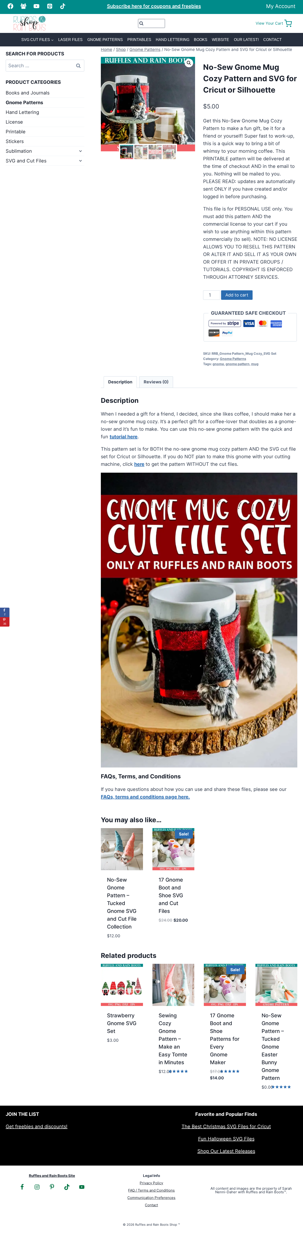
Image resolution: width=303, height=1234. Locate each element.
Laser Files (70, 40)
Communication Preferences (151, 1197)
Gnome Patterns (105, 40)
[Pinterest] (49, 6)
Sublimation (19, 151)
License (14, 122)
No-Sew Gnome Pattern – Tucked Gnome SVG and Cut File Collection (122, 903)
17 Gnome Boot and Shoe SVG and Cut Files (171, 895)
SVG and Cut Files (26, 161)
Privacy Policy (151, 1183)
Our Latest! (246, 40)
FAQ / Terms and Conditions (151, 1190)
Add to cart (236, 294)
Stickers (15, 141)
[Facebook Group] (23, 6)
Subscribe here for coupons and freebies (154, 6)
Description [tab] (120, 381)
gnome (218, 364)
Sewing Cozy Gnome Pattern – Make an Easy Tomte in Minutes (173, 1038)
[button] (189, 63)
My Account (280, 6)
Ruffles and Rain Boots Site (52, 1175)
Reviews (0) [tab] (156, 381)
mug (254, 364)
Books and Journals (27, 93)
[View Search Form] (151, 23)
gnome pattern (238, 364)
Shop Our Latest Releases (226, 1151)
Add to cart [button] (173, 926)
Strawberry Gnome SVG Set (121, 1023)
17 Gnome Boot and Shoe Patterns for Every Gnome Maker (224, 1038)
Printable (16, 132)
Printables (139, 40)
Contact (272, 40)
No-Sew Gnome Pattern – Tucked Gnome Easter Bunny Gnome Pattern (273, 1046)
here (139, 464)
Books (200, 40)
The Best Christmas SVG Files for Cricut (226, 1126)
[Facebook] (10, 6)
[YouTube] (36, 6)
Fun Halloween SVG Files (226, 1139)
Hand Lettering (172, 40)
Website (220, 40)
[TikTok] (62, 6)
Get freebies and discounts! (36, 1126)
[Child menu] (80, 150)
